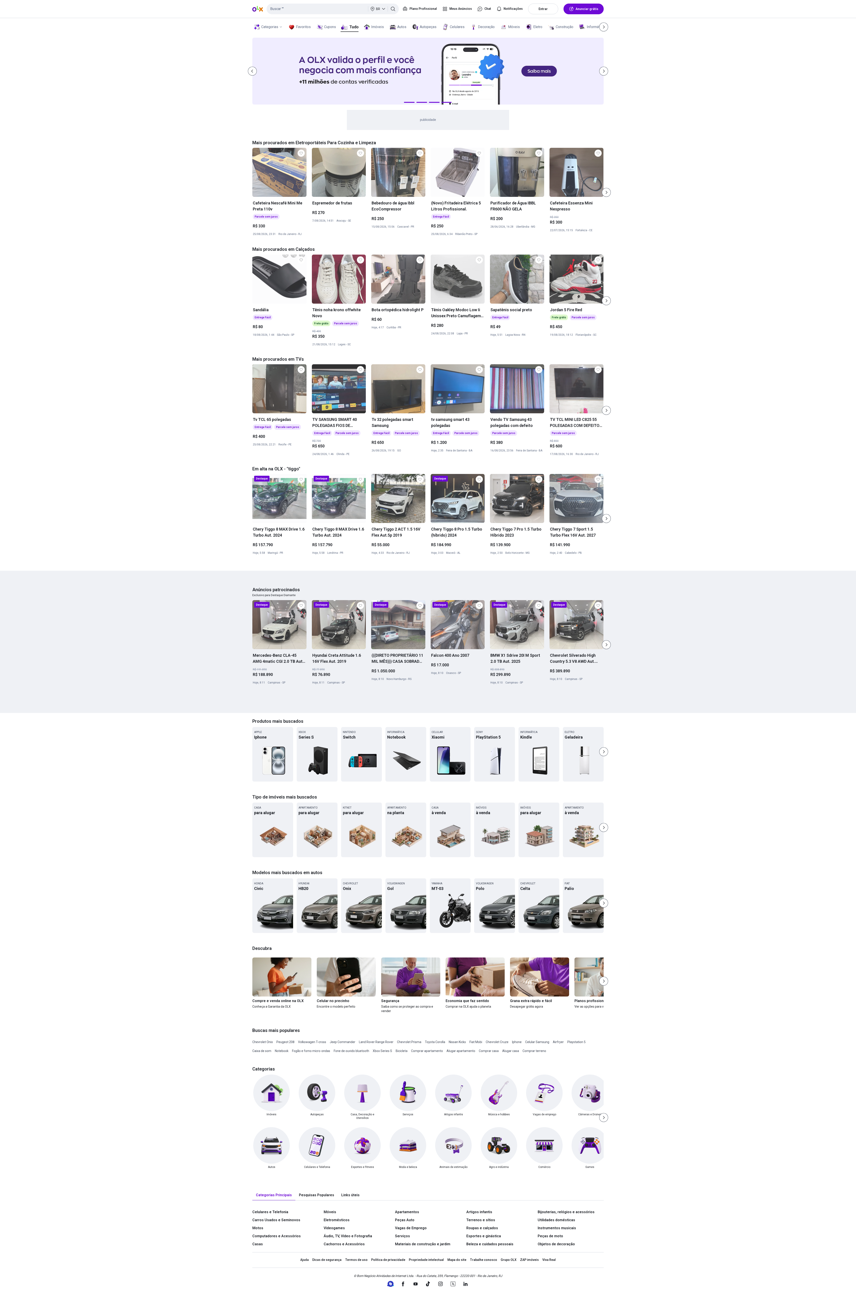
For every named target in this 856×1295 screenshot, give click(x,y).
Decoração (486, 27)
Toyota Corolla (435, 1042)
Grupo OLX (508, 1260)
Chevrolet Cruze (497, 1042)
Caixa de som (261, 1051)
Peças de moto (550, 1236)
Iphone (517, 1042)
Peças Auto (404, 1220)
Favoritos (303, 27)
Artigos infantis (479, 1212)
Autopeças (428, 27)
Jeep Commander (342, 1042)
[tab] (273, 1195)
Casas (257, 1244)
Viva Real (549, 1260)
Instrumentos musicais (557, 1228)
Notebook (281, 1051)
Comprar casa (489, 1051)
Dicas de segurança (327, 1260)
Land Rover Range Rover (376, 1042)
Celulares (457, 27)
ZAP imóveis (529, 1260)
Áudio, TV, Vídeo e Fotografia (348, 1236)
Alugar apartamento (461, 1051)
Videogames (334, 1228)
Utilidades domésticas (556, 1220)
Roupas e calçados (482, 1228)
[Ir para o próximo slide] (606, 192)
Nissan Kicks (457, 1042)
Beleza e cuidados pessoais (489, 1244)
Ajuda (304, 1260)
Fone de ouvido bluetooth (351, 1051)
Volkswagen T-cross (312, 1042)
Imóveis (377, 27)
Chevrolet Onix (262, 1042)
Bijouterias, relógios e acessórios (566, 1212)
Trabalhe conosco (483, 1260)
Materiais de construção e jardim (422, 1244)
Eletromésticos (337, 1220)
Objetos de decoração (556, 1244)
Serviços (402, 1236)
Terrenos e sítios (480, 1220)
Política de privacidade (388, 1260)
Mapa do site (456, 1260)
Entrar (543, 9)
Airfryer (558, 1042)
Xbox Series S (382, 1051)
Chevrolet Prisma (409, 1042)
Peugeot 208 (285, 1042)
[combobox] (333, 9)
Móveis (514, 27)
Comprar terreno (534, 1051)
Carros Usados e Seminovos (276, 1220)
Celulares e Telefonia (270, 1212)
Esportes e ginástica (483, 1236)
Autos (401, 27)
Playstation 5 (576, 1042)
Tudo (353, 27)
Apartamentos (407, 1212)
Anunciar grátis (587, 9)
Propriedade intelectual (426, 1260)
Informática (595, 27)
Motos (257, 1228)
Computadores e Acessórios (276, 1236)
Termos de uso (356, 1260)
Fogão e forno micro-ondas (311, 1051)
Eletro (537, 27)
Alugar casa (510, 1051)
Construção (564, 27)
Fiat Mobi (475, 1042)
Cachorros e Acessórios (344, 1244)
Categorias (269, 27)
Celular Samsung (537, 1042)
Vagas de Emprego (411, 1228)
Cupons (330, 27)
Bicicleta (401, 1051)
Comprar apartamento (427, 1051)
